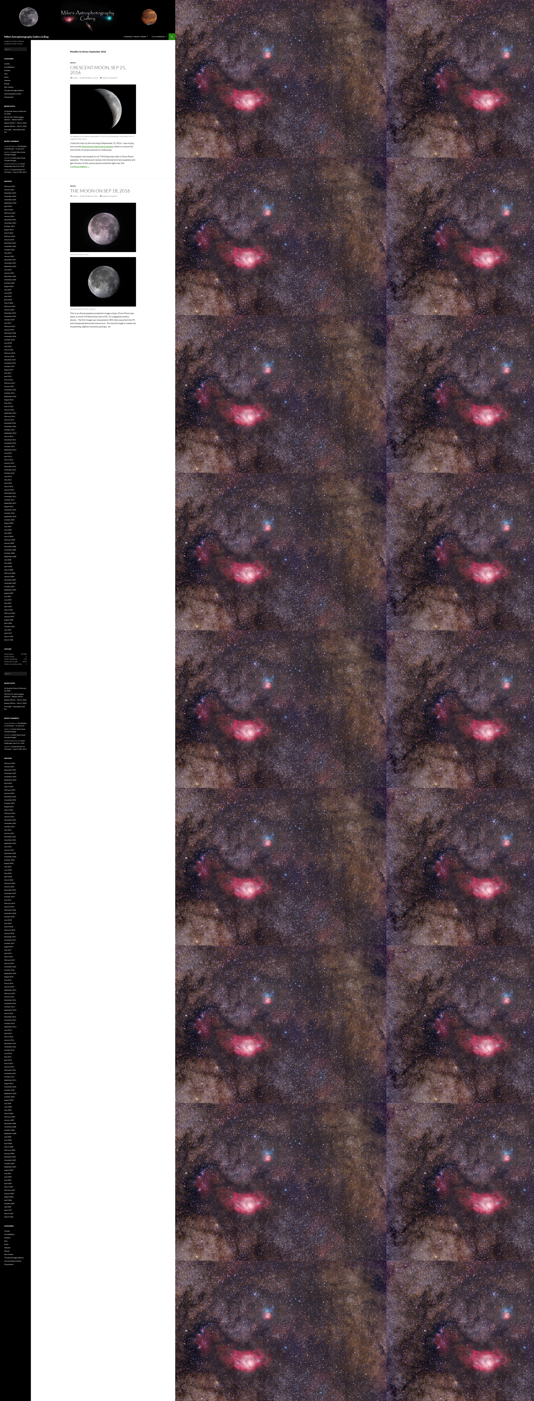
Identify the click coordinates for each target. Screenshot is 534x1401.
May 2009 (8, 533)
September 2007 (10, 590)
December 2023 (10, 220)
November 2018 (10, 336)
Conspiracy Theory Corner (134, 37)
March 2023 (8, 233)
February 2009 (9, 540)
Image (75, 78)
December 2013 (10, 440)
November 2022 (10, 246)
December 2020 (10, 276)
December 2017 (10, 360)
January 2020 (9, 310)
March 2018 (8, 350)
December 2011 (10, 493)
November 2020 (10, 280)
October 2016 (9, 393)
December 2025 (10, 193)
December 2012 (10, 466)
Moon (73, 63)
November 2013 (10, 443)
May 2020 (8, 296)
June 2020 (8, 293)
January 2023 (9, 240)
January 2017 (9, 386)
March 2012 (8, 486)
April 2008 (8, 566)
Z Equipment (8, 97)
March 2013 (8, 460)
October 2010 (9, 513)
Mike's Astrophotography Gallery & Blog (26, 36)
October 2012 (9, 473)
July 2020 (7, 290)
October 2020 (9, 283)
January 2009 (9, 543)
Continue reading (79, 166)
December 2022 (10, 243)
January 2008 (9, 576)
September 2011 (10, 503)
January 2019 (9, 330)
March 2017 (8, 380)
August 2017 (8, 370)
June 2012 (8, 476)
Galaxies (7, 70)
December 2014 (10, 423)
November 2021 (10, 263)
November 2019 (10, 316)
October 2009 (9, 520)
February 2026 (9, 186)
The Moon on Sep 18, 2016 (100, 191)
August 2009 (8, 523)
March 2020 (8, 303)
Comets (7, 64)
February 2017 (9, 383)
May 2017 (8, 373)
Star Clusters (8, 87)
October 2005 (9, 626)
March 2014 (8, 436)
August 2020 (8, 286)
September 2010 (10, 516)
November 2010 (10, 510)
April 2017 (8, 376)
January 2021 (9, 273)
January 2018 (9, 356)
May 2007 (8, 603)
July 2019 (7, 323)
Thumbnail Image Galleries (14, 90)
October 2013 (9, 446)
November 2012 (10, 470)
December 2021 (10, 260)
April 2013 (8, 456)
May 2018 (8, 346)
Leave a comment (110, 78)
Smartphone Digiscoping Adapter (97, 146)
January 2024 (9, 216)
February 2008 (9, 573)
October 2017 (9, 366)
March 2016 (8, 406)
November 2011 (10, 496)
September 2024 (10, 203)
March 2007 (8, 610)
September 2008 (10, 556)
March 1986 (8, 640)
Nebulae (7, 80)
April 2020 (8, 300)
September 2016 (10, 396)
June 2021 (8, 270)
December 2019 (10, 313)
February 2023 (9, 236)
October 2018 (9, 340)
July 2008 (7, 560)
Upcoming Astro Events (12, 94)
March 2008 (8, 570)
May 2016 (8, 403)
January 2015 (9, 420)
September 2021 (10, 266)
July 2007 (7, 596)
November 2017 (10, 363)
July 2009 (7, 526)
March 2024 (8, 210)
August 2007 (8, 593)
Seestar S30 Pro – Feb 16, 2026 (15, 123)
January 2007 (9, 616)
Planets (6, 84)
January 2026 (9, 190)
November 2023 (10, 223)
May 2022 (8, 253)
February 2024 (9, 213)
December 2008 (10, 546)
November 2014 (10, 426)
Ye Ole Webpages (158, 37)
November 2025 (10, 196)
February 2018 (9, 353)
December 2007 (10, 580)
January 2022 (9, 256)
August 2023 (8, 230)
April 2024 (8, 206)
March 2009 (8, 536)
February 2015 (9, 416)
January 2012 (9, 490)
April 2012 (8, 483)
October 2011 (9, 500)
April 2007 (8, 606)
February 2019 (9, 326)
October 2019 (9, 320)
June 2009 (8, 530)
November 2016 (10, 390)
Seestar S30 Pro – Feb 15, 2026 (15, 126)
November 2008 (10, 550)
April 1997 (8, 633)
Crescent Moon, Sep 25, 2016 (98, 70)
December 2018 (10, 333)
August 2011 (8, 506)
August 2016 (8, 400)
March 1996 (8, 636)
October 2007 (9, 586)
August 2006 (8, 620)
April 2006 (8, 623)
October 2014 (9, 430)
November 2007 (10, 583)
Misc (6, 74)
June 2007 (8, 600)
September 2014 (10, 433)
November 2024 (10, 200)
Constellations (9, 67)
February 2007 (9, 613)
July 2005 (7, 630)
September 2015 (10, 413)
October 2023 (9, 226)
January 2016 (9, 410)
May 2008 (8, 563)
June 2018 (8, 343)
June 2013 (8, 453)
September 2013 (10, 450)
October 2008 (9, 553)
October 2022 (9, 250)
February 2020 (9, 306)
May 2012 (8, 480)
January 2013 (9, 463)
